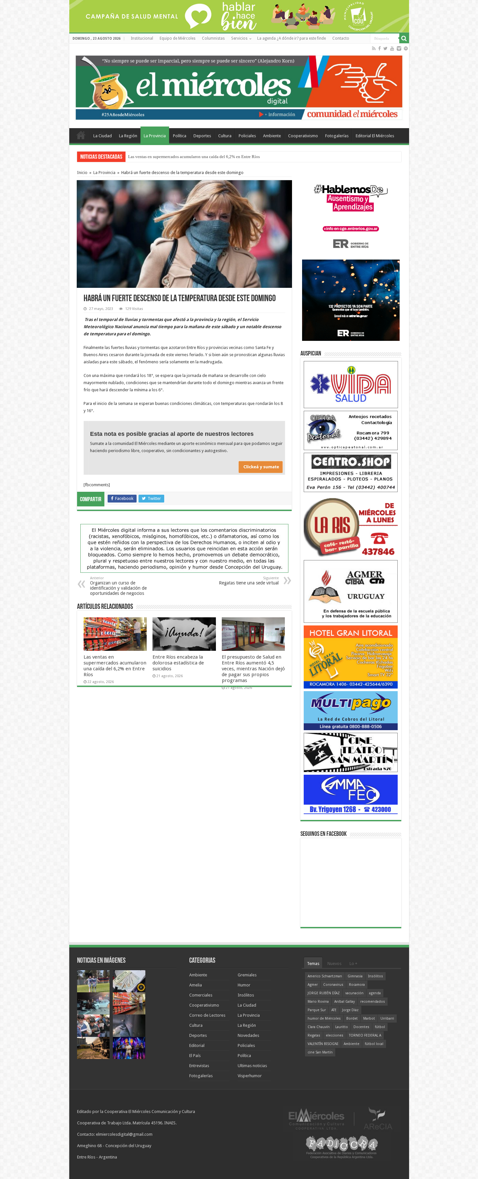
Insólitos (246, 995)
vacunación (354, 993)
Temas (313, 963)
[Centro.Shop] (351, 472)
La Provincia (155, 135)
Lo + (353, 963)
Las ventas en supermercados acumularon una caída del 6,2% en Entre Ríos (115, 665)
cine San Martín (320, 1052)
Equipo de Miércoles (177, 38)
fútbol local (374, 1044)
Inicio (82, 172)
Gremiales (247, 974)
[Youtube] (392, 48)
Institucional (142, 38)
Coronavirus (333, 985)
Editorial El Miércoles (375, 135)
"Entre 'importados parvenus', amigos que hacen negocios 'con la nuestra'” (192, 156)
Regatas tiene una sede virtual (249, 580)
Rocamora (357, 985)
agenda (375, 993)
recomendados (372, 1001)
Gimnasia (355, 976)
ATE (334, 1010)
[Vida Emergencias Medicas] (351, 384)
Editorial (197, 1045)
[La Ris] (351, 525)
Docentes (361, 1027)
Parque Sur (317, 1010)
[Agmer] (351, 591)
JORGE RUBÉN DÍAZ (324, 993)
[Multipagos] (351, 710)
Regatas (314, 1035)
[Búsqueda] (404, 38)
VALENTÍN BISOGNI (323, 1044)
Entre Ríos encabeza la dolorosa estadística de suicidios (178, 663)
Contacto (340, 38)
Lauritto (341, 1027)
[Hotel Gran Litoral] (351, 656)
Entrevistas (199, 1065)
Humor (244, 985)
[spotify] (405, 48)
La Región (128, 135)
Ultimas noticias (252, 1065)
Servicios (239, 38)
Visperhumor (250, 1075)
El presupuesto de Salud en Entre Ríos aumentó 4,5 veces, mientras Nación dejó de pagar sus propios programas (253, 668)
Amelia (195, 985)
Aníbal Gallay (344, 1001)
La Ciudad (102, 135)
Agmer (313, 985)
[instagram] (399, 48)
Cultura (225, 135)
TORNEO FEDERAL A (365, 1035)
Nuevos (334, 963)
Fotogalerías (337, 135)
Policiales (247, 135)
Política (179, 135)
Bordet (352, 1018)
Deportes (202, 135)
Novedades (248, 1035)
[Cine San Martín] (351, 752)
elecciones (334, 1035)
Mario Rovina (318, 1001)
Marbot (369, 1018)
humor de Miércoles (324, 1018)
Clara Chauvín (319, 1027)
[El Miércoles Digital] (239, 86)
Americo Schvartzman (325, 976)
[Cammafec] (351, 794)
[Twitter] (385, 48)
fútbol (380, 1027)
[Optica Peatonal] (351, 430)
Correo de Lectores (207, 1015)
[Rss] (373, 48)
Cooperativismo (303, 135)
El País (195, 1055)
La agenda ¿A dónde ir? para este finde (291, 38)
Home (81, 135)
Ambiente (272, 135)
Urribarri (387, 1018)
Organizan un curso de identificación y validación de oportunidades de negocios (118, 586)
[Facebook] (379, 48)
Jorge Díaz (350, 1010)
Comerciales (200, 995)
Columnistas (213, 38)
